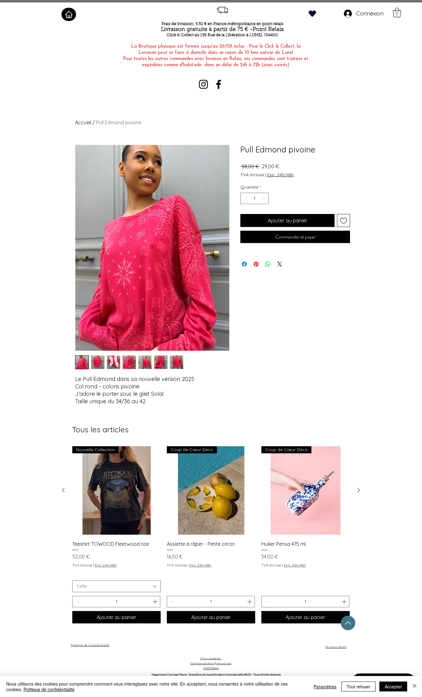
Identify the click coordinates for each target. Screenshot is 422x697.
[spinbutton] (254, 198)
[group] (211, 535)
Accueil (83, 122)
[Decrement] (245, 198)
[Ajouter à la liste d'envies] (343, 220)
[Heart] (312, 13)
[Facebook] (219, 84)
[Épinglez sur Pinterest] (256, 264)
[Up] (348, 623)
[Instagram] (203, 84)
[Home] (68, 14)
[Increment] (264, 198)
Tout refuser (358, 686)
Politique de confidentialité (48, 689)
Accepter (393, 686)
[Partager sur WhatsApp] (268, 264)
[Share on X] (279, 264)
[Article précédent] (63, 490)
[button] (397, 12)
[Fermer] (414, 686)
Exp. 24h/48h (280, 174)
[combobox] (116, 586)
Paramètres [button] (325, 686)
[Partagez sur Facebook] (244, 264)
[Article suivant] (358, 490)
